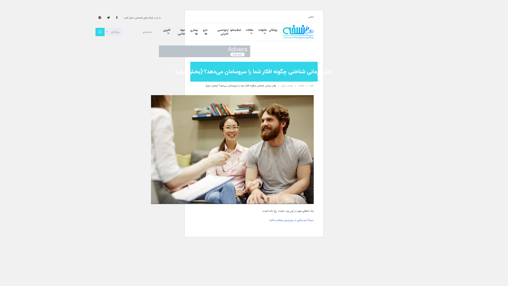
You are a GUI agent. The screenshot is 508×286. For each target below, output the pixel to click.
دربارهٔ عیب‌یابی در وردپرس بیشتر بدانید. (291, 220)
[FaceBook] (117, 17)
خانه (312, 86)
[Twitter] (108, 17)
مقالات (301, 86)
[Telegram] (99, 17)
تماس (311, 17)
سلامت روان (287, 86)
